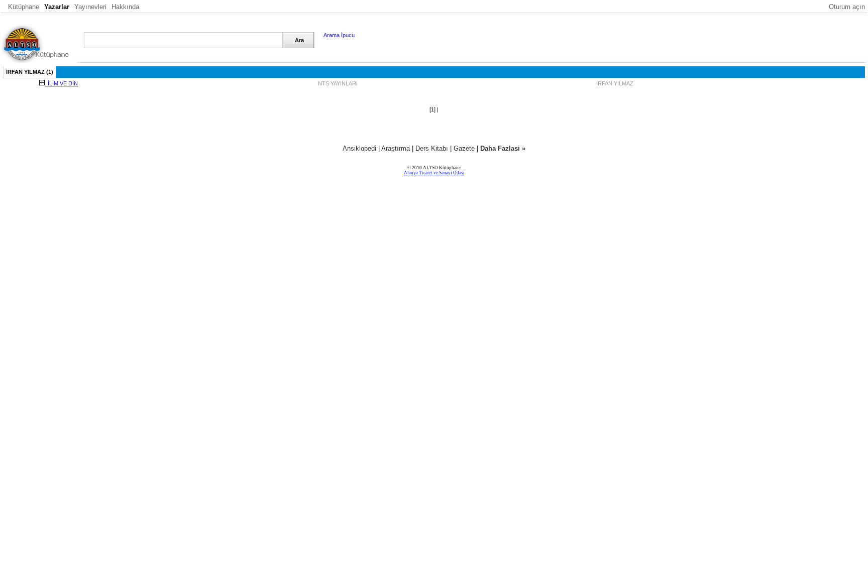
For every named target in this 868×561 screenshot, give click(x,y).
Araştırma (395, 148)
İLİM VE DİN (61, 83)
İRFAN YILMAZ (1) (29, 72)
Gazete (464, 148)
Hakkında (125, 7)
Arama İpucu (339, 35)
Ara (299, 40)
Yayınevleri (90, 7)
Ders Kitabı (431, 148)
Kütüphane (23, 7)
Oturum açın (847, 7)
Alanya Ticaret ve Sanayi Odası (434, 172)
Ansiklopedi (359, 148)
